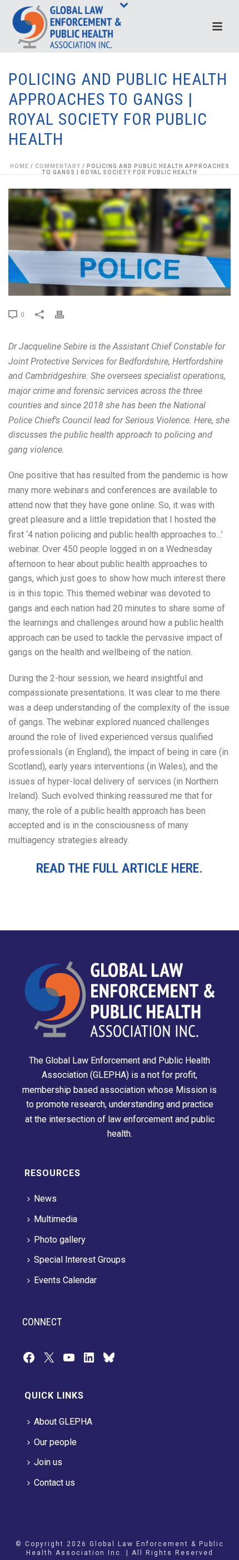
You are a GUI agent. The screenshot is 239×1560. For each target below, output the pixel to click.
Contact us (54, 1482)
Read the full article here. (119, 868)
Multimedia (55, 1219)
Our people (55, 1442)
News (45, 1198)
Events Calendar (65, 1280)
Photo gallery (60, 1239)
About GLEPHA (63, 1421)
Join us (48, 1462)
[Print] (65, 314)
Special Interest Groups (80, 1259)
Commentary (58, 166)
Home (19, 166)
